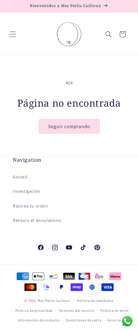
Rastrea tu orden (30, 206)
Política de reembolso (95, 300)
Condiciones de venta (84, 320)
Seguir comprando (69, 126)
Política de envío (114, 310)
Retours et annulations (37, 220)
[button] (13, 34)
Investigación (26, 191)
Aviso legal (117, 320)
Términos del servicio (77, 310)
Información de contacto (39, 320)
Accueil (20, 177)
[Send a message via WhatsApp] (127, 321)
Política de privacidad (34, 310)
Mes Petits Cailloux (54, 300)
